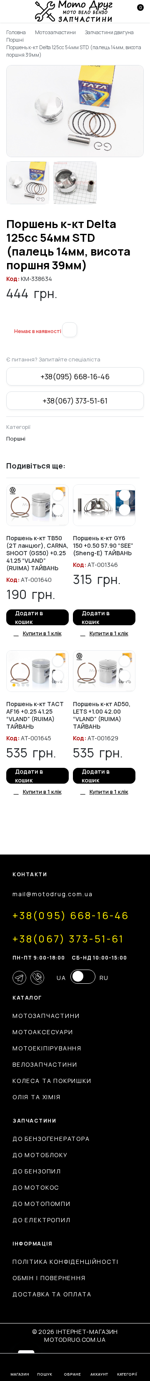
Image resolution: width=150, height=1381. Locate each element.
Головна (16, 32)
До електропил (41, 1220)
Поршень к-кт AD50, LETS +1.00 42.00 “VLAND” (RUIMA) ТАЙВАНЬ (101, 715)
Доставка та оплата (52, 1294)
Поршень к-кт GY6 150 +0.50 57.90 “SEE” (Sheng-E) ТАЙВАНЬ (103, 545)
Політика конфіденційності (65, 1262)
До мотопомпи (41, 1204)
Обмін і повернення (49, 1278)
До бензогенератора (51, 1139)
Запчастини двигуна (109, 32)
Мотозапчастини (55, 32)
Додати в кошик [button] (29, 617)
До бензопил (36, 1171)
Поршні (15, 39)
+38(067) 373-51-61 (75, 401)
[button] (9, 317)
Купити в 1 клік (42, 633)
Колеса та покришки (52, 1081)
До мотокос (35, 1187)
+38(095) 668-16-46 (75, 376)
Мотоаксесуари (42, 1032)
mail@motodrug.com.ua (52, 894)
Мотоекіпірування (47, 1048)
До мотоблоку (40, 1155)
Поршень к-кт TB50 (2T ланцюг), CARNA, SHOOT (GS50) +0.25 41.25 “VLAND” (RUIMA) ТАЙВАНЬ (37, 553)
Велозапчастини (44, 1064)
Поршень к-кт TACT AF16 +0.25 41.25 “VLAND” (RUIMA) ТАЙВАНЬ (35, 715)
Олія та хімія (36, 1097)
